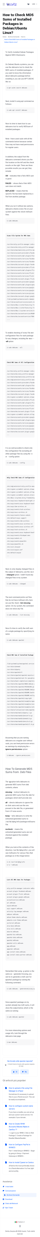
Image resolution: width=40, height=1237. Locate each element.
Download (8, 1199)
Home (4, 37)
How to (23, 37)
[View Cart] (29, 4)
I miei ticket (9, 1186)
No (26, 1072)
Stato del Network (11, 1203)
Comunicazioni (10, 1191)
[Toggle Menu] (3, 4)
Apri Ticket (9, 1208)
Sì (16, 1072)
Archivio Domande (13, 37)
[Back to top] (20, 1226)
